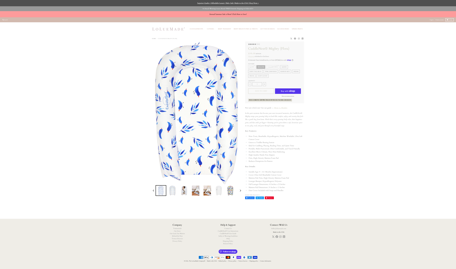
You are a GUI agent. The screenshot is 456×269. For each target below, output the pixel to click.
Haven (284, 67)
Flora (251, 67)
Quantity (251, 81)
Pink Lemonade (271, 71)
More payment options (288, 96)
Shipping (251, 56)
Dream (295, 71)
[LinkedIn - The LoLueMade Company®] (302, 38)
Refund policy (222, 261)
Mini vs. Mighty (280, 108)
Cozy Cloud (262, 76)
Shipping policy (253, 261)
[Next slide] (240, 190)
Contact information (265, 261)
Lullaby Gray (273, 67)
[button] (161, 190)
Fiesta (251, 76)
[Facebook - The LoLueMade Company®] (295, 38)
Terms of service (242, 261)
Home (154, 38)
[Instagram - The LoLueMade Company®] (298, 38)
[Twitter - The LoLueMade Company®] (291, 38)
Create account (439, 20)
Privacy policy (232, 261)
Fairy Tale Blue (255, 71)
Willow (261, 67)
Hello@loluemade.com (278, 229)
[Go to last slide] (153, 190)
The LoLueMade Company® (197, 261)
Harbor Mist (285, 71)
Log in (431, 20)
